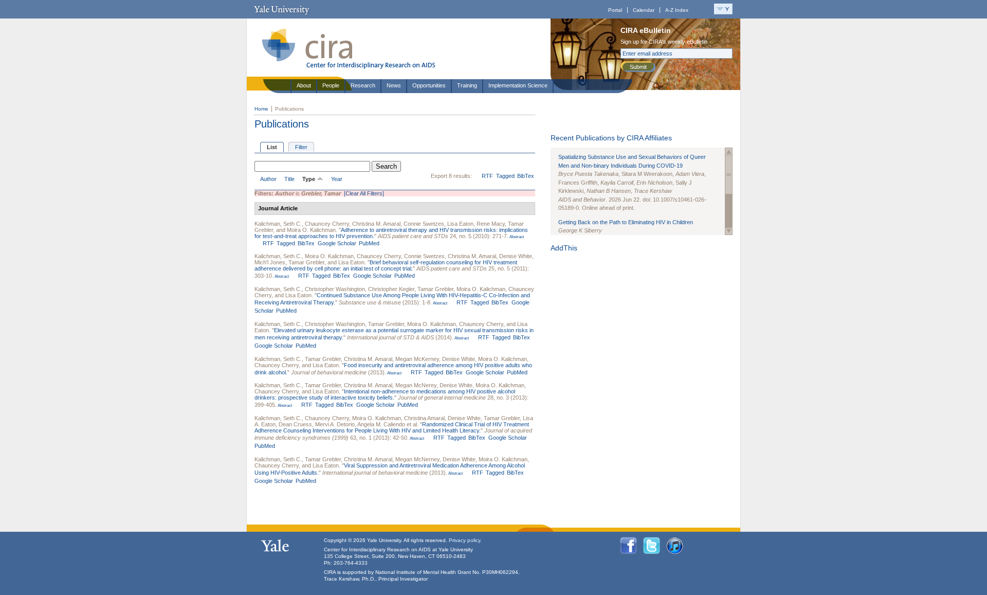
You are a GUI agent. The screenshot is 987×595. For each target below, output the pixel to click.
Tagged (505, 176)
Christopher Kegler (391, 289)
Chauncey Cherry (327, 224)
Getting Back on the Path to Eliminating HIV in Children (625, 222)
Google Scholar (337, 243)
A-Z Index (676, 10)
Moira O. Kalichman (311, 230)
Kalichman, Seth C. (278, 224)
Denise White (515, 256)
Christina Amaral (424, 418)
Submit (638, 67)
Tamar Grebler (306, 262)
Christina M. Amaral (376, 224)
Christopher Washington (335, 289)
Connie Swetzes (424, 224)
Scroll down (729, 231)
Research (363, 85)
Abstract (516, 237)
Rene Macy (491, 224)
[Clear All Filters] (364, 193)
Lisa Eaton (460, 224)
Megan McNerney (417, 459)
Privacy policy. (465, 540)
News (394, 85)
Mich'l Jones (269, 262)
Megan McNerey (415, 385)
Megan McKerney (417, 359)
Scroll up (729, 151)
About (304, 85)
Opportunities (429, 85)
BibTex (525, 176)
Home (261, 109)
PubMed (369, 243)
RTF (487, 176)
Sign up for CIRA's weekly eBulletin (663, 42)
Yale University (281, 9)
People (330, 85)
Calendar (643, 10)
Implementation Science (517, 85)
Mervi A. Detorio (335, 424)
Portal (615, 10)
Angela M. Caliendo (381, 424)
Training (467, 85)
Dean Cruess (295, 424)
